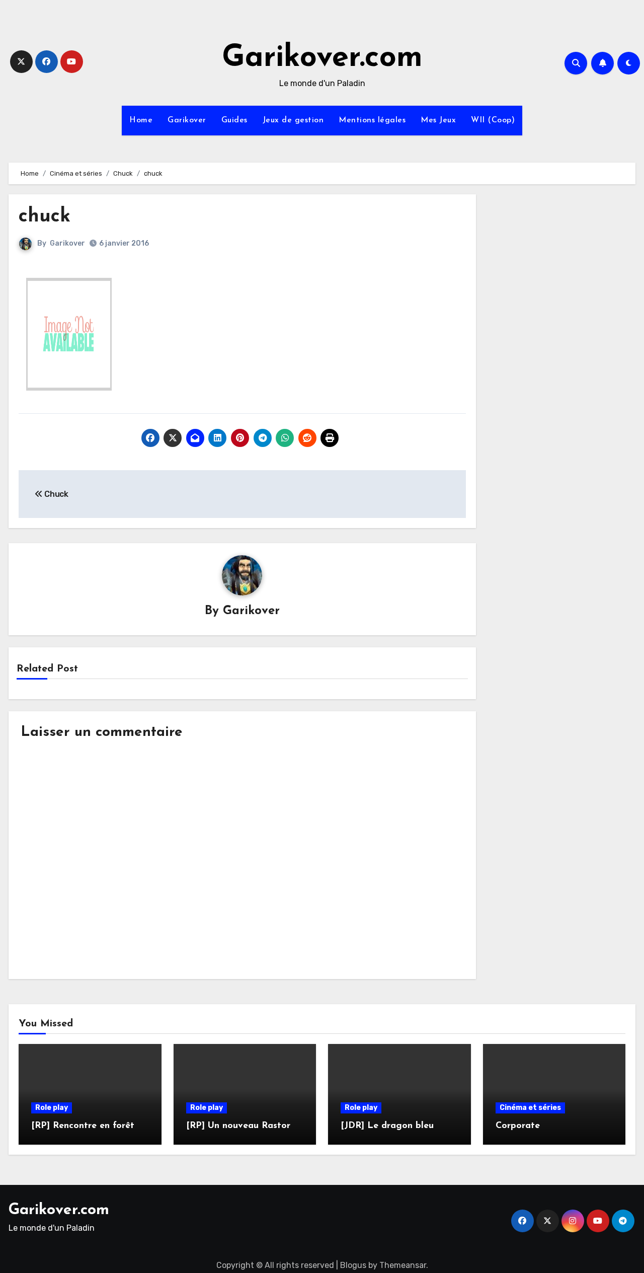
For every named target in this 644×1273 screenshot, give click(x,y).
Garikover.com (322, 58)
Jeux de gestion (293, 120)
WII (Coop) (493, 120)
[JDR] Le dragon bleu (387, 1126)
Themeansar (402, 1265)
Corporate (518, 1126)
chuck (44, 217)
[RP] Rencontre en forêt (82, 1126)
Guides (234, 120)
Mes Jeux (438, 120)
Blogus (353, 1265)
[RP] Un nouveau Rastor (238, 1126)
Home (140, 120)
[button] (69, 334)
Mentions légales (372, 120)
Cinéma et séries (530, 1107)
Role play (51, 1107)
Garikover (187, 120)
